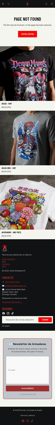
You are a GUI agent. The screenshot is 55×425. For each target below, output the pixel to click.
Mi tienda (22, 410)
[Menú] (3, 4)
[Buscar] (8, 4)
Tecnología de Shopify (34, 410)
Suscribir (45, 320)
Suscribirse (27, 388)
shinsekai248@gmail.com (15, 286)
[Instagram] (8, 313)
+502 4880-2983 (12, 282)
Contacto (6, 264)
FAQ (4, 266)
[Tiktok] (12, 313)
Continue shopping (27, 34)
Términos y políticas (27, 415)
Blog (4, 261)
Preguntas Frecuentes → (12, 302)
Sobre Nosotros (8, 259)
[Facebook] (3, 313)
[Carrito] (52, 4)
